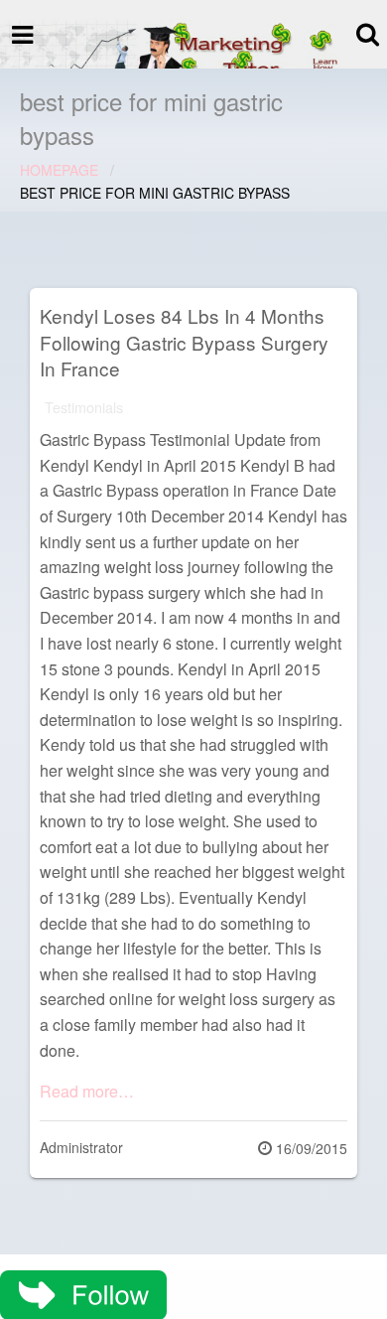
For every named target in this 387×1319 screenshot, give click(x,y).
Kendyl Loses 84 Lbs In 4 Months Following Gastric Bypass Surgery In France (184, 341)
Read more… (87, 1091)
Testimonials (84, 406)
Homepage (59, 170)
